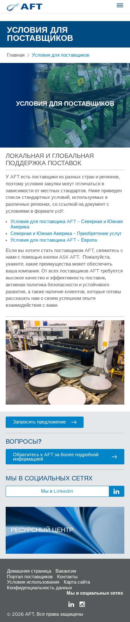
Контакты (67, 576)
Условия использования (33, 582)
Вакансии (66, 571)
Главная (16, 55)
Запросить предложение (39, 422)
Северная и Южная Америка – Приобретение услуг (65, 233)
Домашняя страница (29, 571)
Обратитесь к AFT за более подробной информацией (55, 457)
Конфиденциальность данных (39, 587)
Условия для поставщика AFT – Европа (53, 240)
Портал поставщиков (30, 576)
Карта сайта (77, 582)
